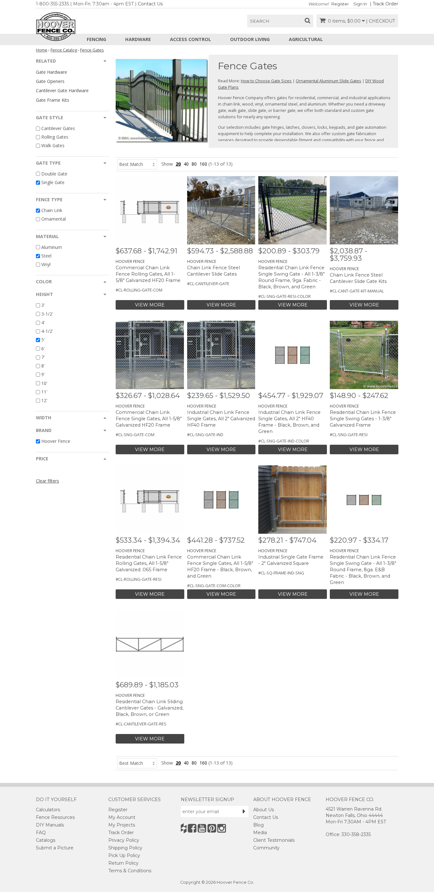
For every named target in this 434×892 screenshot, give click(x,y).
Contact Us (150, 4)
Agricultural (306, 39)
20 (178, 164)
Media (260, 832)
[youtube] (202, 828)
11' (44, 392)
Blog (258, 825)
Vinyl (46, 264)
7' (43, 357)
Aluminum (51, 247)
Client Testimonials (274, 840)
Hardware (138, 39)
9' (43, 375)
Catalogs (45, 840)
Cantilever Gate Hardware (62, 90)
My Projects (121, 825)
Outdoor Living (250, 39)
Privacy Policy (123, 840)
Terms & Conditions (129, 871)
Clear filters (47, 481)
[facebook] (192, 828)
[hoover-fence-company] (183, 828)
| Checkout (380, 21)
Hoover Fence (55, 441)
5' (43, 340)
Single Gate (52, 182)
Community (266, 848)
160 (203, 164)
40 (186, 164)
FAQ (41, 832)
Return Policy (123, 863)
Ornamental (53, 219)
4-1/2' (47, 331)
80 (194, 164)
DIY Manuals (50, 825)
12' (44, 400)
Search (259, 21)
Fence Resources (55, 817)
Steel (46, 256)
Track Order (385, 4)
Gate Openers (50, 81)
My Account (121, 817)
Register (340, 4)
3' (43, 305)
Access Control (190, 39)
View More (150, 305)
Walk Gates (52, 146)
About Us (263, 810)
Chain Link (51, 210)
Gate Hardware (51, 72)
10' (44, 383)
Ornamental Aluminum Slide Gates (328, 81)
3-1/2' (47, 314)
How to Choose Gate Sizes (266, 81)
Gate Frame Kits (52, 100)
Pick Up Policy (124, 855)
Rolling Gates (54, 137)
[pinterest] (211, 828)
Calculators (48, 810)
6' (43, 349)
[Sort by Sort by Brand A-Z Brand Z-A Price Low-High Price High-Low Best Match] (137, 164)
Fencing (96, 39)
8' (43, 366)
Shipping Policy (125, 848)
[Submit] (244, 811)
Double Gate (54, 174)
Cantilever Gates (58, 128)
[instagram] (221, 828)
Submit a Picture (54, 848)
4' (43, 322)
